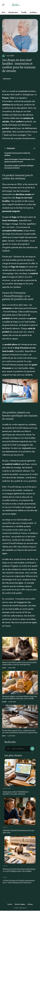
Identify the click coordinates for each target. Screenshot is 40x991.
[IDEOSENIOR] (16, 5)
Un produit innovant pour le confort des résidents (17, 154)
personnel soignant (11, 211)
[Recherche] (36, 5)
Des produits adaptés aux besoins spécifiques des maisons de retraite (19, 167)
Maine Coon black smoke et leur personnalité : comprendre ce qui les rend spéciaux (19, 663)
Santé (4, 736)
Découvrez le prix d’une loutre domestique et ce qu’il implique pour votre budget (19, 870)
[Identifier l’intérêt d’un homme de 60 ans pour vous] (20, 811)
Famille (4, 702)
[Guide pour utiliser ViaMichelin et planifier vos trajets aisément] (20, 772)
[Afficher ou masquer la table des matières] (25, 148)
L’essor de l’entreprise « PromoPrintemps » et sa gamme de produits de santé (19, 160)
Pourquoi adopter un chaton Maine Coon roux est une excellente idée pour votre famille (19, 697)
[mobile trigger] (4, 5)
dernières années (23, 194)
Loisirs (4, 668)
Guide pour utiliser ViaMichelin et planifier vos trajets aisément (16, 793)
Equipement (7, 79)
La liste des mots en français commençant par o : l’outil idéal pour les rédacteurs (19, 881)
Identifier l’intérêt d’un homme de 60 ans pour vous (18, 831)
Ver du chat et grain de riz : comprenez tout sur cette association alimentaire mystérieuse (19, 731)
